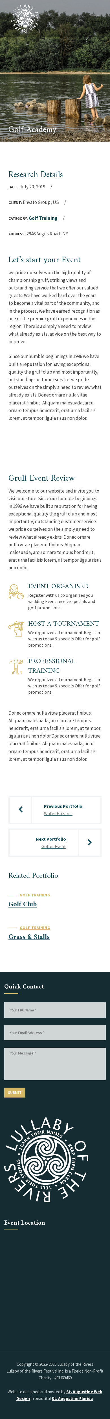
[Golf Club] (92, 896)
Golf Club (22, 905)
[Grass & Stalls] (92, 929)
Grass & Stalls (29, 937)
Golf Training (43, 218)
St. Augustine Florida (72, 1398)
